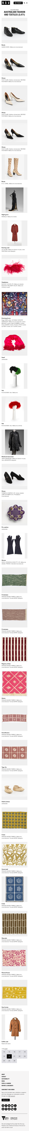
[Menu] (26, 3)
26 (14, 1061)
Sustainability (5, 1079)
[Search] (24, 3)
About (3, 1074)
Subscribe (5, 1100)
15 (9, 1052)
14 (4, 1052)
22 (19, 1056)
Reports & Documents (7, 1085)
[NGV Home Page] (6, 3)
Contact (4, 1076)
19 (4, 1056)
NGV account (11, 1096)
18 (24, 1052)
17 (19, 1052)
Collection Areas (14, 9)
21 (14, 1056)
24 (4, 1061)
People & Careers (6, 1083)
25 (9, 1061)
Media (3, 1081)
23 (24, 1056)
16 (14, 1052)
